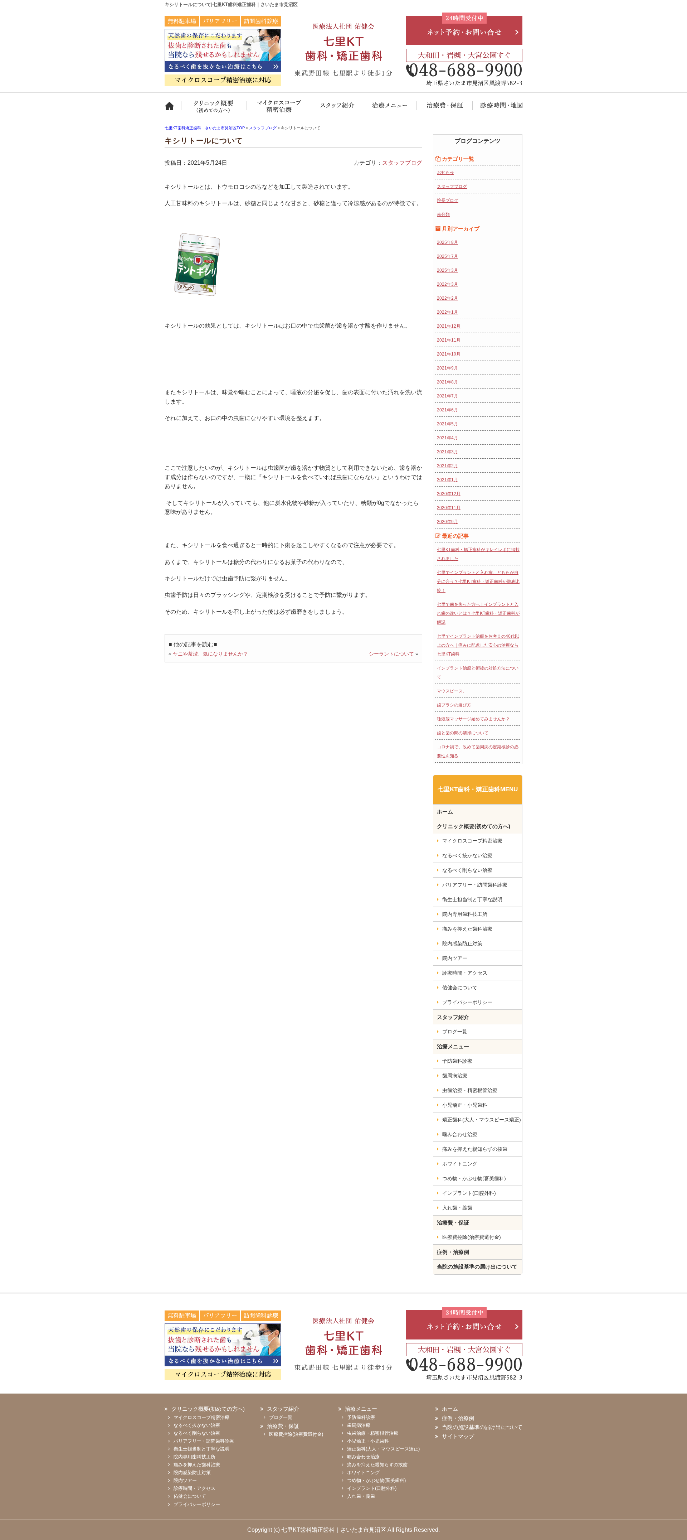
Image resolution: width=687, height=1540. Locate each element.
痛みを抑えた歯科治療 (467, 929)
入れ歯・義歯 (457, 1208)
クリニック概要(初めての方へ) (214, 110)
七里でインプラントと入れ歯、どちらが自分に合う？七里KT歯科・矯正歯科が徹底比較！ (478, 581)
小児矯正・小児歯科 (464, 1105)
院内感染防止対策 (462, 943)
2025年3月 (447, 270)
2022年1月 (447, 312)
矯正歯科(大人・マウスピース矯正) (481, 1120)
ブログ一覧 (454, 1031)
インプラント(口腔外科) (469, 1193)
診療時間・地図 (497, 110)
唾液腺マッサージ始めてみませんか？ (473, 718)
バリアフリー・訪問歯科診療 (474, 885)
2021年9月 (447, 368)
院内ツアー (454, 958)
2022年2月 (447, 298)
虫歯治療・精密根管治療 (469, 1090)
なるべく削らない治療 (467, 870)
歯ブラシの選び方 (454, 705)
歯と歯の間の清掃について (462, 732)
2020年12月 (449, 493)
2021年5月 (447, 423)
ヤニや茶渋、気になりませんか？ (210, 654)
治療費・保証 (444, 110)
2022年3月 (447, 284)
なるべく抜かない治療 (467, 855)
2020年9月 (447, 521)
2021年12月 (449, 326)
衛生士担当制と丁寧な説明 (472, 899)
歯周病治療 (454, 1075)
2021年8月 (447, 382)
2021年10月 (449, 354)
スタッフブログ (402, 163)
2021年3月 (447, 451)
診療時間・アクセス (464, 973)
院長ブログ (447, 200)
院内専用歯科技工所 (464, 914)
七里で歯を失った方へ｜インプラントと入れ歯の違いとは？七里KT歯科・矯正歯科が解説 (478, 613)
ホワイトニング (459, 1164)
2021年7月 (447, 396)
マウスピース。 (452, 691)
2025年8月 (447, 242)
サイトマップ (458, 1436)
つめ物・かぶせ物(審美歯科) (474, 1178)
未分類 (443, 214)
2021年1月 (447, 479)
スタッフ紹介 (337, 110)
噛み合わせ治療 (459, 1134)
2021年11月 (449, 340)
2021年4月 (447, 437)
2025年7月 (447, 256)
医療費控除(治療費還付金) (471, 1237)
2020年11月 (449, 507)
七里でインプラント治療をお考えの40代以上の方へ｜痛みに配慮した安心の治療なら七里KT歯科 (478, 645)
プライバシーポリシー (467, 1002)
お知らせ (445, 172)
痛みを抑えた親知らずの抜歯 (474, 1149)
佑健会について (459, 987)
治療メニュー (390, 110)
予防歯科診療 (457, 1061)
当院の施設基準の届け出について (477, 1267)
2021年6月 (447, 409)
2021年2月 (447, 465)
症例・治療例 (453, 1252)
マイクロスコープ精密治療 (279, 110)
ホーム (173, 110)
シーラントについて (391, 654)
